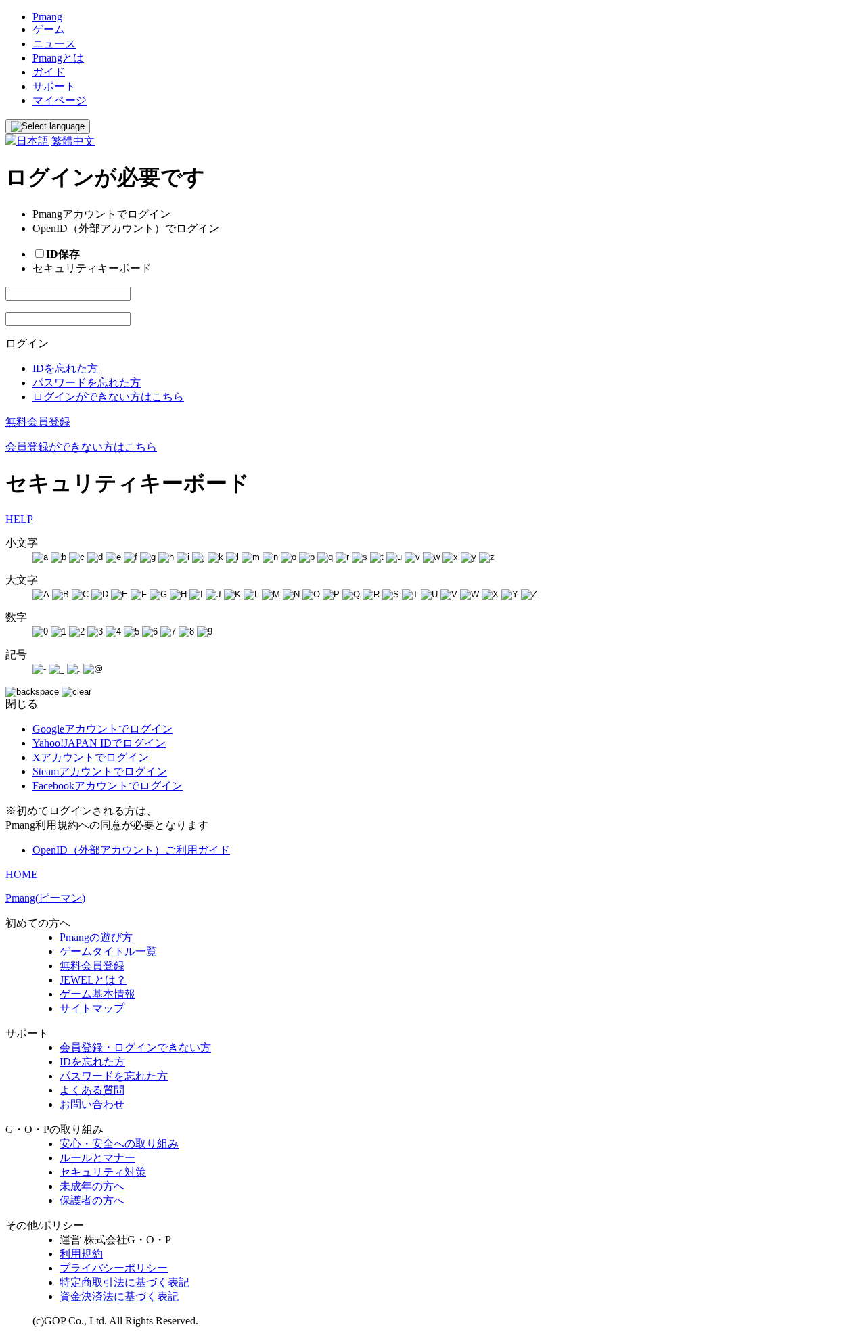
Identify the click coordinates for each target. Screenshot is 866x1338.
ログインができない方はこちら (108, 396)
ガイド (48, 72)
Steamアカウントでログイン (99, 771)
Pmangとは (58, 58)
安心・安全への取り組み (119, 1143)
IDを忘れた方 (65, 368)
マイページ (59, 100)
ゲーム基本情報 (97, 994)
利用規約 (81, 1254)
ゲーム (48, 29)
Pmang (47, 16)
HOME (21, 874)
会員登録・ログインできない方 (135, 1047)
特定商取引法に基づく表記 (124, 1282)
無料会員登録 (37, 422)
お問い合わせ (92, 1104)
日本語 (32, 141)
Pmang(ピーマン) (45, 898)
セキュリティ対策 (103, 1172)
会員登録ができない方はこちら (81, 447)
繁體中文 (73, 141)
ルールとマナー (97, 1157)
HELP (19, 519)
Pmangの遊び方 (96, 937)
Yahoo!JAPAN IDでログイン (99, 743)
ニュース (54, 43)
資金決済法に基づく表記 (119, 1296)
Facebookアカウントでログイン (107, 785)
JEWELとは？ (93, 980)
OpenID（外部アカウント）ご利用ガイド (131, 850)
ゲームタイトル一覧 (108, 951)
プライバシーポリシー (114, 1268)
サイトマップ (92, 1008)
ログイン (27, 343)
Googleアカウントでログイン (102, 729)
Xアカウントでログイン (90, 757)
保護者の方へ (92, 1200)
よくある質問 (92, 1090)
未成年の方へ (92, 1186)
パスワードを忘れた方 (86, 382)
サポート (54, 86)
